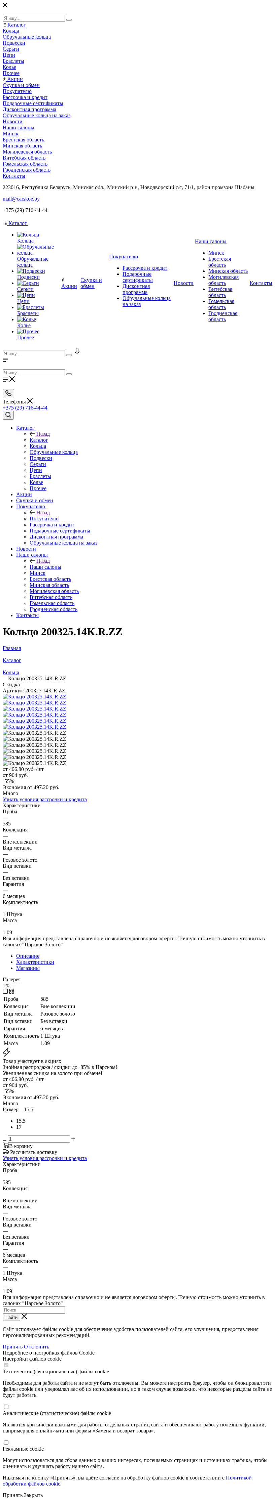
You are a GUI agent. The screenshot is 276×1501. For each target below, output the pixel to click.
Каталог (39, 440)
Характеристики (35, 962)
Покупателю (44, 518)
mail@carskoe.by (21, 199)
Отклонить (36, 1346)
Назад (43, 434)
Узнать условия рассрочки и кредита (45, 799)
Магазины (28, 968)
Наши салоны (45, 567)
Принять (13, 1346)
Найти (11, 1317)
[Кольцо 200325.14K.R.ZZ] (34, 696)
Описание (27, 956)
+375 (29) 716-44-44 (25, 408)
